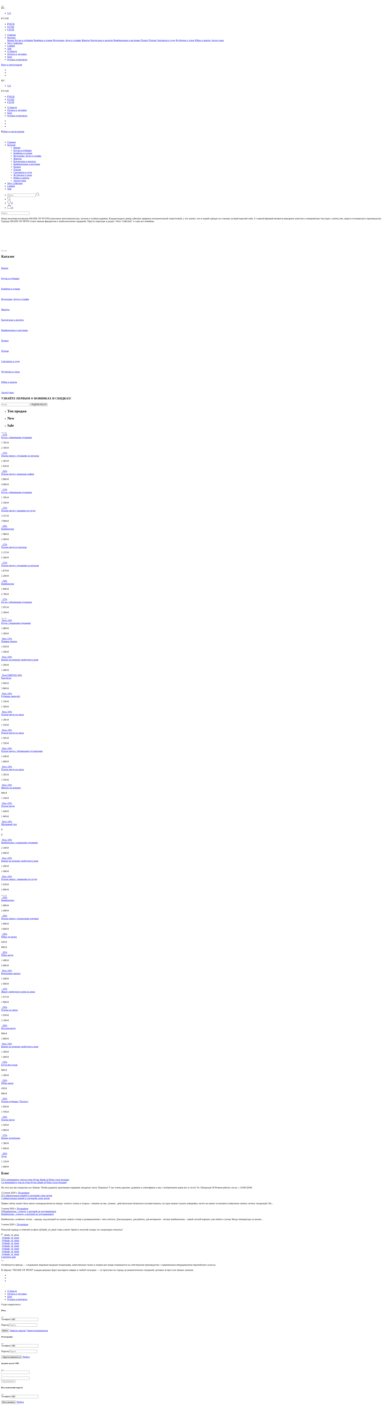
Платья (152, 40)
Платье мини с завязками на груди (19, 879)
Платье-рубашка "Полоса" (15, 1101)
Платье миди (8, 806)
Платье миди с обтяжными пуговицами (22, 751)
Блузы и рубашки (24, 40)
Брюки (10, 40)
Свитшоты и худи (166, 40)
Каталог (11, 37)
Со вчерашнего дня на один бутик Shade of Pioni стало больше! (34, 1182)
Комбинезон (7, 529)
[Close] (2, 1260)
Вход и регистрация (11, 64)
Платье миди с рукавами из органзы (20, 565)
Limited (11, 46)
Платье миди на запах (12, 714)
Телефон (5, 1319)
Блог (9, 56)
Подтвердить (8, 1381)
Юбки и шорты (203, 40)
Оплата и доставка (17, 54)
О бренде (12, 51)
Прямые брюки (9, 641)
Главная (11, 35)
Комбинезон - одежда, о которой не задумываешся (27, 1214)
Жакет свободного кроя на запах (18, 991)
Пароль (5, 1325)
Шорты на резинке (11, 787)
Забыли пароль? (18, 1330)
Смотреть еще (8, 1257)
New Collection (15, 43)
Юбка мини (7, 1083)
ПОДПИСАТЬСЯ (38, 404)
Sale (9, 48)
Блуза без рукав (9, 1065)
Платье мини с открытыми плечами (20, 918)
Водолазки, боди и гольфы (67, 40)
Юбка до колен (9, 936)
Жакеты (86, 40)
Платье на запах (9, 1010)
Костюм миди (8, 1028)
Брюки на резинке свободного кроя (19, 659)
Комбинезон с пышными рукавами (19, 842)
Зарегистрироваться (37, 1330)
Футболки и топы (185, 40)
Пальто (144, 40)
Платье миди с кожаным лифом (17, 474)
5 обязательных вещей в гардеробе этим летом (25, 1198)
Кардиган (6, 678)
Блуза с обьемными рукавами (16, 437)
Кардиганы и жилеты (101, 40)
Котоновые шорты (10, 973)
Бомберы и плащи (43, 40)
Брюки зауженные (10, 1138)
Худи (4, 1156)
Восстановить (8, 1402)
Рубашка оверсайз (10, 696)
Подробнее (23, 1192)
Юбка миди (7, 955)
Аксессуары (217, 40)
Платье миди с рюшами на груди (18, 510)
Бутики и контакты (17, 59)
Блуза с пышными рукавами (16, 623)
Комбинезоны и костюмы (126, 40)
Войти (5, 1331)
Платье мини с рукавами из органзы (20, 455)
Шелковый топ (9, 824)
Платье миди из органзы (14, 547)
